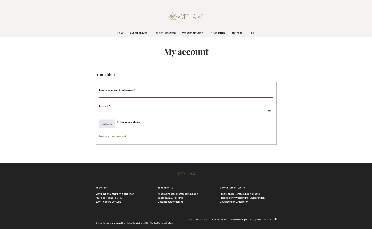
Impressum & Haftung (170, 198)
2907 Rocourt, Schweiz (108, 201)
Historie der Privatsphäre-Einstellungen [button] (242, 198)
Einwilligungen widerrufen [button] (234, 201)
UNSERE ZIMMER (138, 33)
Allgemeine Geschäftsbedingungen (178, 194)
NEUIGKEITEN (218, 33)
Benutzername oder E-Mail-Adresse (123, 90)
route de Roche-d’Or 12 (109, 198)
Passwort (110, 105)
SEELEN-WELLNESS (166, 33)
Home (189, 219)
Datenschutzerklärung (170, 201)
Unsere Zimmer (202, 219)
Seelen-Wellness (220, 219)
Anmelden (107, 123)
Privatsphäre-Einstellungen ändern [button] (240, 194)
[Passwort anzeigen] (269, 110)
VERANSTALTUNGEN (193, 33)
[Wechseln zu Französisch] (275, 219)
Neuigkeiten (255, 219)
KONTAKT (236, 33)
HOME (120, 33)
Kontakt (267, 219)
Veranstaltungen (239, 219)
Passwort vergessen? (112, 136)
